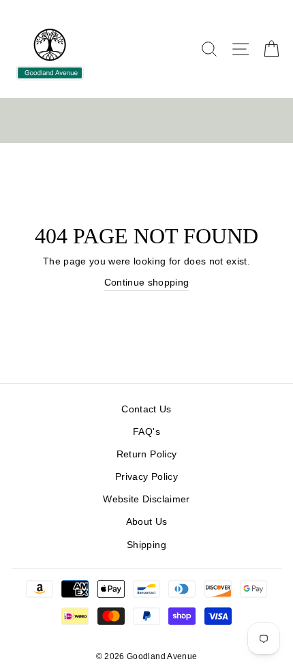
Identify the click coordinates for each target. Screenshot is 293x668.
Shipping (146, 545)
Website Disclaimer (146, 499)
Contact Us (146, 409)
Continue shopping (146, 282)
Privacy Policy (146, 477)
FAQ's (146, 432)
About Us (147, 522)
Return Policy (146, 454)
